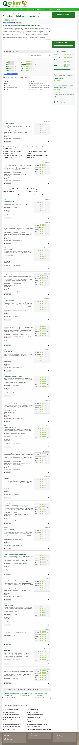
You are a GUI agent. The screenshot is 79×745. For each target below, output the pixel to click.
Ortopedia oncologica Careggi (12, 724)
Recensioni (62, 9)
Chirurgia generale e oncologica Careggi (39, 729)
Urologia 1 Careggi (8, 191)
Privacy (58, 738)
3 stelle (6, 66)
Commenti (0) (8, 141)
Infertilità (55, 65)
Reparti (15, 9)
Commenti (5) (8, 497)
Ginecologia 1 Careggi (33, 726)
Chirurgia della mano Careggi (11, 194)
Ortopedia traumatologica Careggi (37, 724)
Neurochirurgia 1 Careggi (10, 189)
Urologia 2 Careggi (32, 191)
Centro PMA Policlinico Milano (36, 147)
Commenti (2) (8, 472)
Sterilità (55, 62)
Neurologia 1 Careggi (9, 729)
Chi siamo (58, 733)
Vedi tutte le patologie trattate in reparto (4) (62, 69)
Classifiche (49, 9)
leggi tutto (48, 38)
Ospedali (25, 9)
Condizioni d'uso (59, 736)
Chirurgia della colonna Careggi (12, 717)
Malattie (36, 9)
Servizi (22, 70)
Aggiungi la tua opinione (11, 73)
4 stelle (6, 64)
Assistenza (23, 66)
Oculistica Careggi (32, 189)
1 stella (6, 70)
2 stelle (6, 68)
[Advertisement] (21, 44)
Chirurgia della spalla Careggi (11, 726)
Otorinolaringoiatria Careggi (35, 194)
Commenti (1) (8, 421)
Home (6, 9)
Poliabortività (56, 54)
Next (50, 698)
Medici (32, 733)
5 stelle (6, 62)
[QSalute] (15, 7)
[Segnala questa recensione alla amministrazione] (48, 141)
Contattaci (58, 735)
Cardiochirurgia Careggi (34, 717)
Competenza (23, 64)
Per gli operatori (34, 735)
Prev (3, 698)
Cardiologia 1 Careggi (9, 720)
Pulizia (22, 68)
